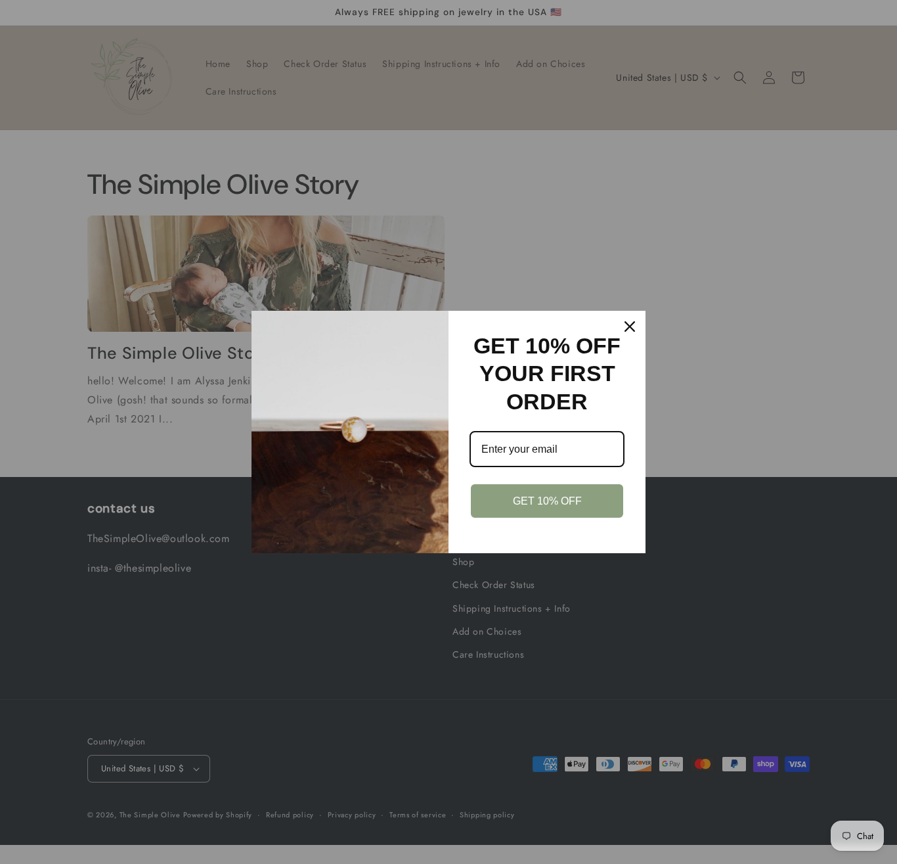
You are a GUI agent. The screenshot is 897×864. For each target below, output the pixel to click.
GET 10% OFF (547, 501)
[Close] (629, 326)
